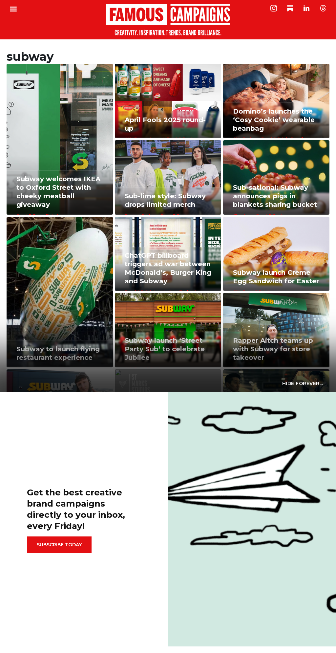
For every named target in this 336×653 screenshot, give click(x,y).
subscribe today (59, 545)
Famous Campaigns (168, 19)
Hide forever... (302, 383)
